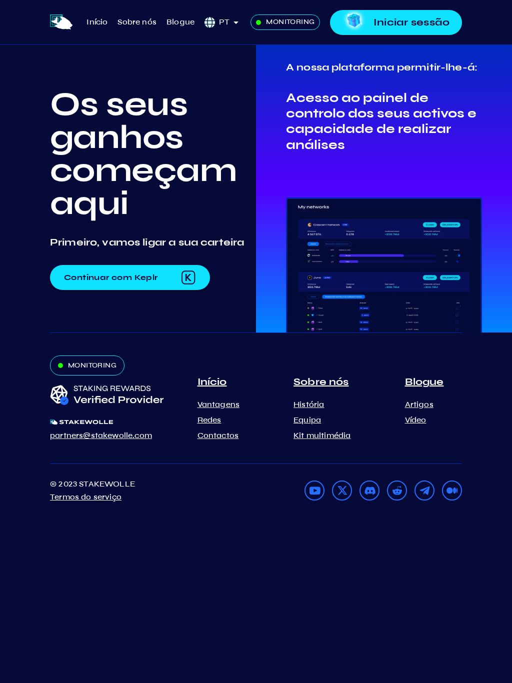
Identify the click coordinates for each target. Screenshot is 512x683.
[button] (232, 22)
